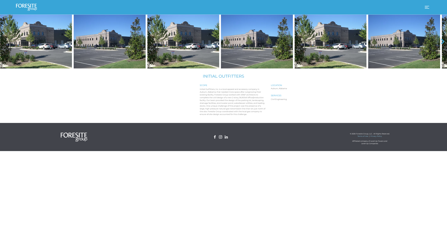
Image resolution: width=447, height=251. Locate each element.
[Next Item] (442, 41)
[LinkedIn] (226, 137)
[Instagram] (220, 137)
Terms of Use (362, 136)
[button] (427, 7)
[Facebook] (215, 137)
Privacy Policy (376, 136)
